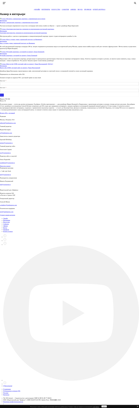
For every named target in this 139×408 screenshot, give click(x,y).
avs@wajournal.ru (5, 153)
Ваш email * (3, 87)
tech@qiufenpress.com (6, 212)
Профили (87, 9)
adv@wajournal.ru (5, 174)
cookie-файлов (96, 406)
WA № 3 (50, 64)
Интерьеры (46, 9)
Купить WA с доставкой (7, 113)
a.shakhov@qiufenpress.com (8, 205)
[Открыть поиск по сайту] (135, 3)
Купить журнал (99, 9)
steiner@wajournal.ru (6, 143)
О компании (7, 389)
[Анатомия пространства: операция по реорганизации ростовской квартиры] (27, 29)
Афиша (73, 9)
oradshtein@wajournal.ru (7, 163)
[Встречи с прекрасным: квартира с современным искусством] (22, 19)
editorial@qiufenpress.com (8, 123)
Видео (80, 9)
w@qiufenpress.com (6, 133)
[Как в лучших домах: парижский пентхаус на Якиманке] (21, 39)
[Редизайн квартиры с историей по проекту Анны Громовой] (22, 52)
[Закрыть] (137, 406)
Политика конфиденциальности (13, 402)
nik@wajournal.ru (5, 184)
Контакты (6, 395)
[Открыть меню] (4, 3)
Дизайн (37, 9)
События (65, 9)
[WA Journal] (69, 3)
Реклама (5, 393)
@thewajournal (7, 386)
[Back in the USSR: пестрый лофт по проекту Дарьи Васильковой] (23, 64)
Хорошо (104, 406)
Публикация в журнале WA (11, 391)
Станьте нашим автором (7, 215)
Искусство (55, 9)
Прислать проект (5, 166)
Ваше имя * (3, 80)
